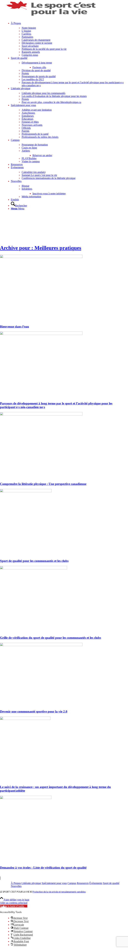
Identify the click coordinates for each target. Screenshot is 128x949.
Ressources (83, 883)
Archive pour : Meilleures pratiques (40, 248)
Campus (72, 883)
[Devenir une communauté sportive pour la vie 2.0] (41, 645)
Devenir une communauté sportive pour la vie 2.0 (33, 711)
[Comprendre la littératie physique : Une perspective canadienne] (41, 414)
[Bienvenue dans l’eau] (41, 257)
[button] (13, 906)
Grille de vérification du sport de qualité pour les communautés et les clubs (50, 637)
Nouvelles (16, 886)
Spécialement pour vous (54, 883)
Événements (95, 883)
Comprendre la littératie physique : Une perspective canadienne (43, 484)
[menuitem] (69, 39)
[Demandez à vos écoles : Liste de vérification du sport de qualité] (25, 798)
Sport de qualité (111, 883)
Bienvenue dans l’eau (14, 326)
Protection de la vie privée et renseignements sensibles (59, 891)
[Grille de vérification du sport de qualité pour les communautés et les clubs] (33, 568)
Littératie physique (31, 883)
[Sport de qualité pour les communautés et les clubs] (26, 491)
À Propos (16, 883)
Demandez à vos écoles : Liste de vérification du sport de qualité (43, 867)
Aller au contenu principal (13, 902)
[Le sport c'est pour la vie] (51, 15)
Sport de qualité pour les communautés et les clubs (34, 561)
